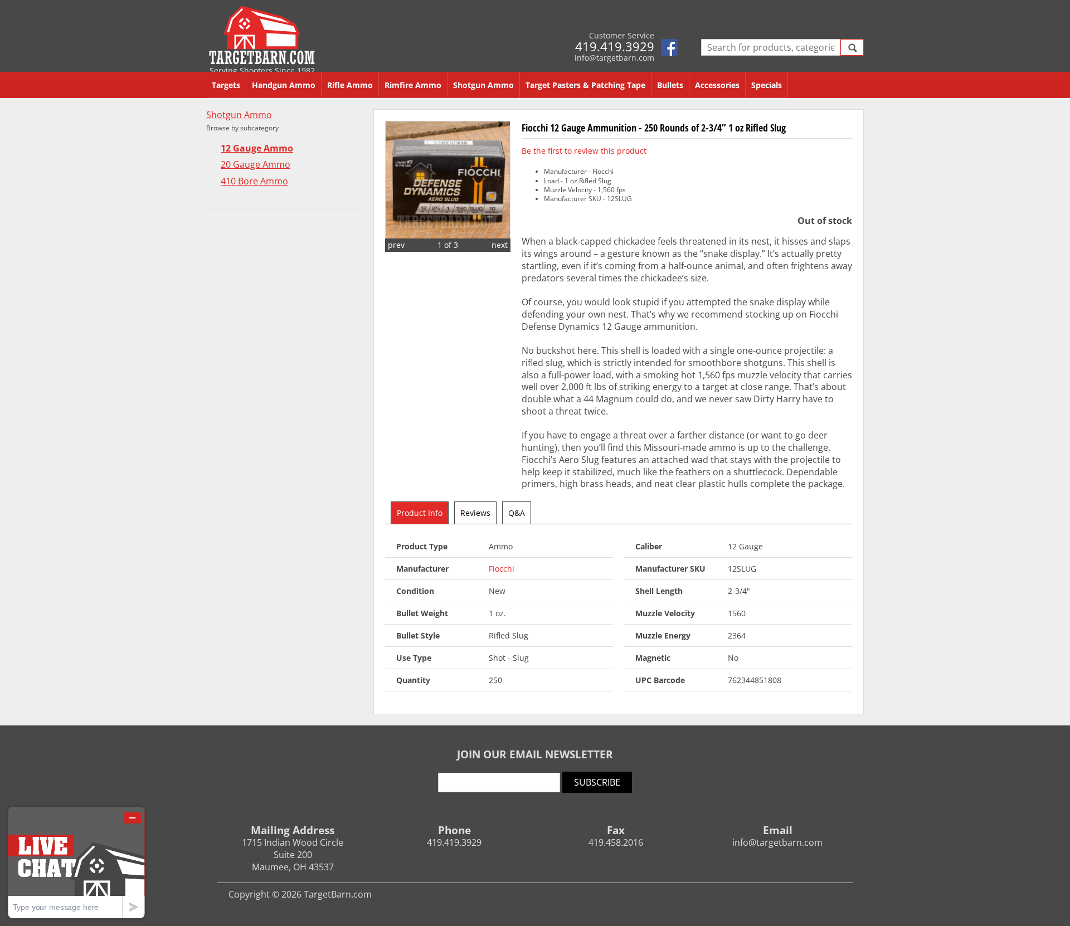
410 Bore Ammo (254, 181)
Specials (766, 85)
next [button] (500, 245)
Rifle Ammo (350, 85)
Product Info (419, 513)
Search (852, 47)
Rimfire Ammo (413, 85)
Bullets (670, 85)
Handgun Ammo (283, 85)
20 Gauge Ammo (255, 164)
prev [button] (396, 245)
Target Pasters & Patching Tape (585, 85)
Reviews (475, 513)
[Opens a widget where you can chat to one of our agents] (76, 862)
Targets (226, 85)
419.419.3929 (614, 46)
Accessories (717, 85)
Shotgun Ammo (483, 85)
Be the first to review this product (584, 150)
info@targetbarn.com (614, 57)
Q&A (516, 513)
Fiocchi (501, 568)
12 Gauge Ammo (257, 148)
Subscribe (597, 782)
